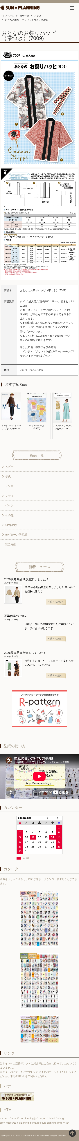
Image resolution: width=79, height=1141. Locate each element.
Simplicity (11, 524)
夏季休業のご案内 (16, 616)
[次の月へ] (59, 818)
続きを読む (56, 601)
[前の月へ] (46, 818)
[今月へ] (52, 818)
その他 (9, 515)
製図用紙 (10, 544)
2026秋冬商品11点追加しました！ (26, 579)
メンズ (37, 15)
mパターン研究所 (16, 534)
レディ (9, 495)
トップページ (7, 15)
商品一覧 (24, 15)
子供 (8, 476)
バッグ (9, 505)
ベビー (9, 466)
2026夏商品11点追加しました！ (25, 652)
